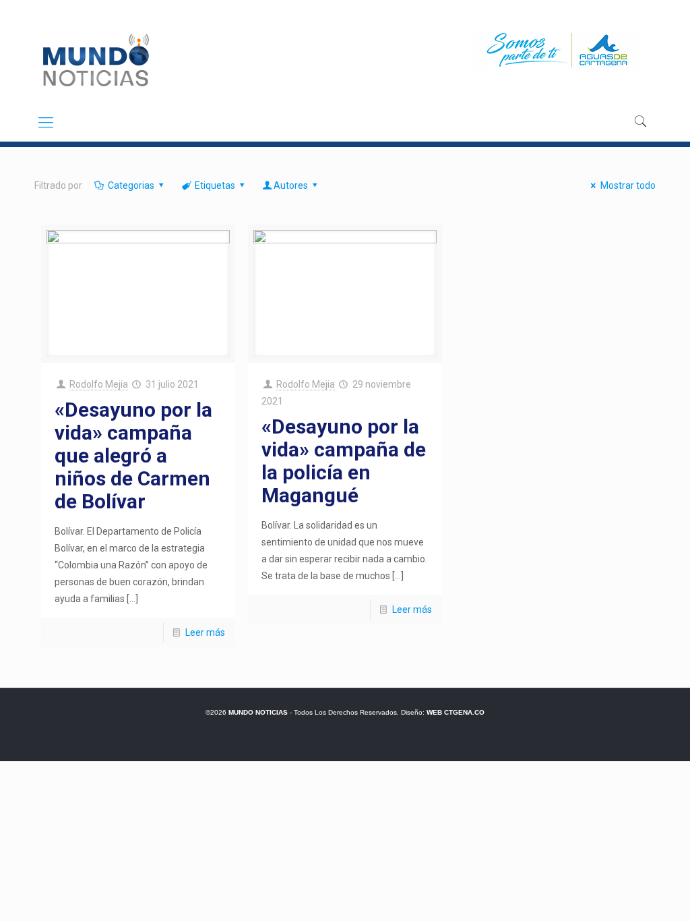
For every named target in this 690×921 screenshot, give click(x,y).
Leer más (205, 632)
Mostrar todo (628, 185)
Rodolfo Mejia (98, 384)
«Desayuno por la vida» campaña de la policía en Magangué (343, 461)
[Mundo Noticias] (94, 60)
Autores (291, 185)
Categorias (131, 185)
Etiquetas (215, 185)
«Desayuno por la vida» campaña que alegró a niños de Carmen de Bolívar (133, 455)
